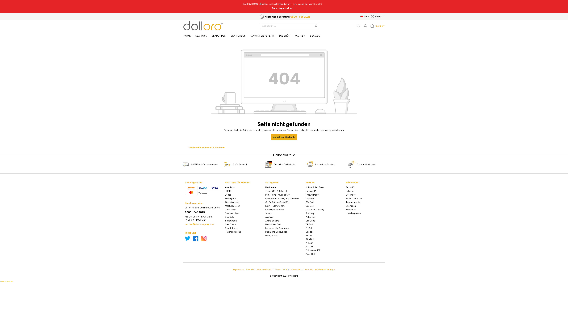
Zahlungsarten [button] (193, 182)
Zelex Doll (311, 217)
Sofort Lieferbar (354, 198)
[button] (243, 179)
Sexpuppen (231, 220)
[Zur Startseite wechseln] (203, 25)
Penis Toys (230, 209)
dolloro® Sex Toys (315, 187)
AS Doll (309, 235)
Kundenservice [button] (193, 203)
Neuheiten (270, 187)
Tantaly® (310, 198)
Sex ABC (350, 187)
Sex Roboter (231, 228)
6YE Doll (310, 206)
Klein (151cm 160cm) (275, 206)
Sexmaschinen (232, 213)
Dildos (228, 194)
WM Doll (310, 202)
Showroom (351, 206)
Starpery (310, 213)
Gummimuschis (232, 202)
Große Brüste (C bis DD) (277, 202)
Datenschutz (296, 269)
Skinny (268, 213)
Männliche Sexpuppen (276, 232)
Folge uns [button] (190, 232)
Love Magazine (353, 213)
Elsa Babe (310, 220)
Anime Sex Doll (272, 220)
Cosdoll (309, 232)
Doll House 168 (313, 250)
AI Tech (309, 243)
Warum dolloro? (264, 269)
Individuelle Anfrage (325, 269)
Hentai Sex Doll (273, 224)
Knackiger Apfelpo (274, 209)
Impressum (238, 269)
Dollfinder (350, 194)
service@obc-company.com (199, 224)
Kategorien (272, 182)
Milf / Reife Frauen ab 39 (277, 194)
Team (277, 269)
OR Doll (309, 224)
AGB (285, 269)
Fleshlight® (230, 198)
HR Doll (309, 246)
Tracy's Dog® (312, 194)
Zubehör (350, 191)
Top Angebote (353, 202)
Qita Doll (310, 239)
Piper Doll (310, 254)
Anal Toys (230, 187)
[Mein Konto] (365, 26)
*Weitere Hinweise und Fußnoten (205, 147)
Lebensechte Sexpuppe (277, 228)
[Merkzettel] (358, 26)
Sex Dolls (229, 217)
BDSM (228, 191)
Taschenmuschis (233, 232)
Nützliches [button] (352, 182)
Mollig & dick (271, 235)
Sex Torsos (230, 224)
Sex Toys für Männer (237, 182)
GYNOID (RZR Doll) (315, 209)
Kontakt (309, 269)
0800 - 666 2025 (300, 16)
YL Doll (309, 228)
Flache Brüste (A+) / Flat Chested (282, 198)
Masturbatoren (232, 206)
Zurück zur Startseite (284, 137)
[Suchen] (315, 26)
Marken (310, 182)
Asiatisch (269, 217)
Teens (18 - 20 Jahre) (276, 191)
